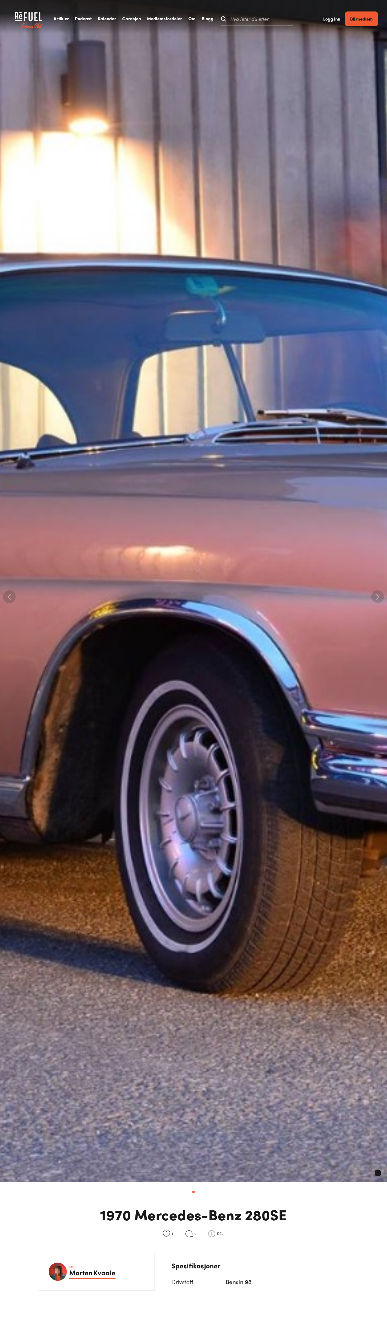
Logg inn (331, 19)
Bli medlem (361, 18)
